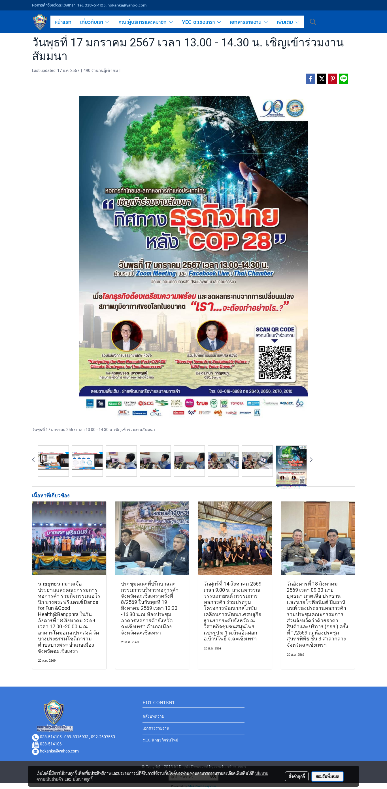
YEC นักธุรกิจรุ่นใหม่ (160, 740)
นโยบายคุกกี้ (83, 779)
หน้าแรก (63, 22)
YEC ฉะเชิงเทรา (199, 22)
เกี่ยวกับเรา (92, 22)
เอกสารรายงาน (246, 22)
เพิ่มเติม (286, 22)
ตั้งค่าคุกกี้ (297, 776)
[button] (313, 21)
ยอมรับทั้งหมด (327, 776)
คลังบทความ (153, 716)
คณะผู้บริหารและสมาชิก (143, 22)
